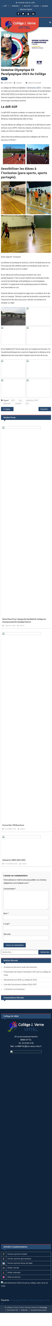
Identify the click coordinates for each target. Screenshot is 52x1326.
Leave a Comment (34, 83)
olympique (7, 403)
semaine (18, 403)
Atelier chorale (13, 1268)
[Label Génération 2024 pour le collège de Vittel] (26, 1284)
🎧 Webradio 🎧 (15, 6)
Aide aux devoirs (14, 1277)
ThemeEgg (43, 1307)
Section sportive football (17, 1254)
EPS (4, 79)
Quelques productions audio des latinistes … (21, 967)
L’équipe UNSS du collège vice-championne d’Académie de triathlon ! (9, 409)
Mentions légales (26, 9)
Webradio (24, 1310)
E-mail (7, 924)
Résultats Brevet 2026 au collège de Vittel (20, 980)
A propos (45, 6)
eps (20, 400)
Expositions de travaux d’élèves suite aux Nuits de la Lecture (46, 409)
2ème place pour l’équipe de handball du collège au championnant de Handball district (24, 620)
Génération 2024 (34, 88)
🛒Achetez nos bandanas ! (14, 989)
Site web (7, 934)
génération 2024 (32, 400)
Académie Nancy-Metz (39, 1310)
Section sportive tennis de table (19, 1263)
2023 (13, 400)
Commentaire (10, 889)
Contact (36, 6)
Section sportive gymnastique (19, 1259)
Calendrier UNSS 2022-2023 (13, 860)
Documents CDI (12, 1310)
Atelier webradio (14, 1272)
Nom (6, 913)
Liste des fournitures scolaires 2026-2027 (20, 984)
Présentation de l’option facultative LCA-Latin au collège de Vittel (27, 973)
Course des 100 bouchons (13, 825)
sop (27, 403)
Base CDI (27, 6)
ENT (5, 6)
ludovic (19, 83)
